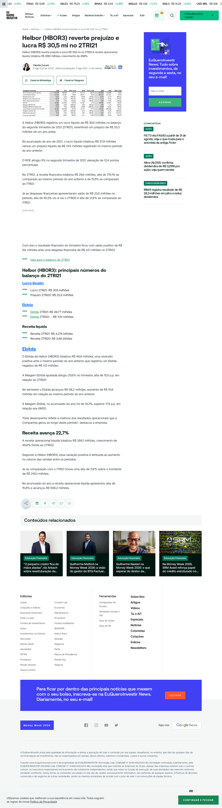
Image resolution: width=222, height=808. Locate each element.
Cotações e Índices (30, 607)
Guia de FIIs (105, 626)
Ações (23, 602)
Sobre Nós (137, 596)
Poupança (25, 659)
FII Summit (59, 618)
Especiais (128, 15)
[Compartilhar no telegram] (53, 503)
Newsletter (25, 649)
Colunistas (138, 631)
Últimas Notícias (29, 15)
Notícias (35, 29)
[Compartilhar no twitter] (61, 503)
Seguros (58, 665)
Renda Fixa (60, 659)
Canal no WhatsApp (40, 80)
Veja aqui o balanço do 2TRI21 (50, 260)
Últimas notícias (152, 123)
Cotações (137, 636)
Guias (23, 628)
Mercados (25, 639)
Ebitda (34, 312)
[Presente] (159, 15)
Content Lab (60, 602)
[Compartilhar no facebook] (45, 503)
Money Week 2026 (37, 725)
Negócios (59, 644)
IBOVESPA (59, 628)
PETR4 (23, 654)
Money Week (27, 644)
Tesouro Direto (27, 670)
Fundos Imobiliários (64, 623)
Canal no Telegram (74, 80)
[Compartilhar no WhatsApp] (69, 503)
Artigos (76, 15)
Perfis (57, 649)
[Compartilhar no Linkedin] (37, 503)
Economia (59, 607)
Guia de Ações (106, 620)
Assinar (165, 102)
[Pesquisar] (172, 15)
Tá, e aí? (114, 15)
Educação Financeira (31, 613)
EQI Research (61, 613)
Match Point (60, 633)
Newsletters (138, 648)
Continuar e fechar (198, 800)
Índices (135, 642)
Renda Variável (28, 665)
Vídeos (135, 608)
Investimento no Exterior (33, 633)
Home (25, 29)
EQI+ (142, 15)
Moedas (58, 639)
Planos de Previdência (65, 654)
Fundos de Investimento (32, 623)
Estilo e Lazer (27, 618)
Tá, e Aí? (136, 613)
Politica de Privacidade (43, 801)
